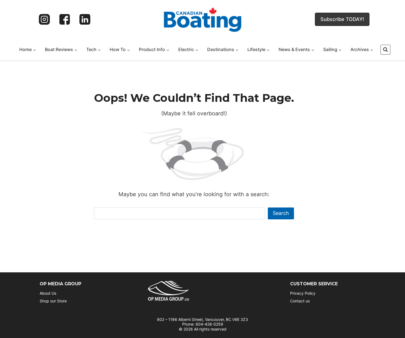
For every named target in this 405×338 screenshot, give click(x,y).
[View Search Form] (385, 50)
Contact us (300, 301)
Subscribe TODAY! (342, 19)
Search (281, 213)
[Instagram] (44, 19)
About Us (48, 293)
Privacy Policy (302, 293)
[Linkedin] (85, 19)
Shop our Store (53, 301)
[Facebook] (65, 19)
